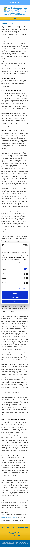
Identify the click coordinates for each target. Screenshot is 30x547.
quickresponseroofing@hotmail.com (9, 517)
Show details (22, 288)
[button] (15, 2)
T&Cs (16, 545)
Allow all (15, 293)
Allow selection (15, 297)
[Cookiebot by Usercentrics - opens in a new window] (22, 245)
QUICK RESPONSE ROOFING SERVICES (15, 528)
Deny (15, 301)
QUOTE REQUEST (15, 530)
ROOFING (10, 530)
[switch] (26, 274)
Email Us (21, 535)
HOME (7, 530)
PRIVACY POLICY (21, 530)
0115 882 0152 (14, 535)
